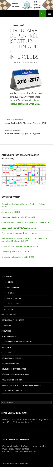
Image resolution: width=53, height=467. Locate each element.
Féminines (6, 325)
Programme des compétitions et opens (19, 233)
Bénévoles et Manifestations (15, 374)
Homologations (9, 336)
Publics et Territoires (11, 380)
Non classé (18, 25)
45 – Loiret (9, 309)
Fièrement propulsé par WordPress (15, 463)
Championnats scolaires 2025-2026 (17, 257)
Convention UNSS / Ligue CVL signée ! (22, 132)
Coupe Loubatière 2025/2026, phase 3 (18, 228)
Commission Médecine (12, 358)
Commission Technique (12, 320)
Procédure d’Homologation (18, 342)
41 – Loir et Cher (12, 304)
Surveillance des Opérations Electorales (21, 385)
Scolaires (6, 331)
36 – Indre (9, 293)
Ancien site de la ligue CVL (13, 391)
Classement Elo (8, 353)
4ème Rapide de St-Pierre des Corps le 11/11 (25, 121)
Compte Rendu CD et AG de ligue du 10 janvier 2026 (25, 222)
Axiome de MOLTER (10, 212)
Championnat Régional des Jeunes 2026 (19, 246)
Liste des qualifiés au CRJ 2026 (15, 251)
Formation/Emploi (10, 363)
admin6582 (33, 62)
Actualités (6, 276)
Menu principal (49, 13)
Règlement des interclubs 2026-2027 (18, 217)
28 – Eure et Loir (11, 287)
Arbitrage (6, 347)
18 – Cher (8, 282)
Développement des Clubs (13, 369)
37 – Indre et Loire (12, 298)
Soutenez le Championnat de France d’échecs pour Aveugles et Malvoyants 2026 (24, 239)
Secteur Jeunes (8, 314)
